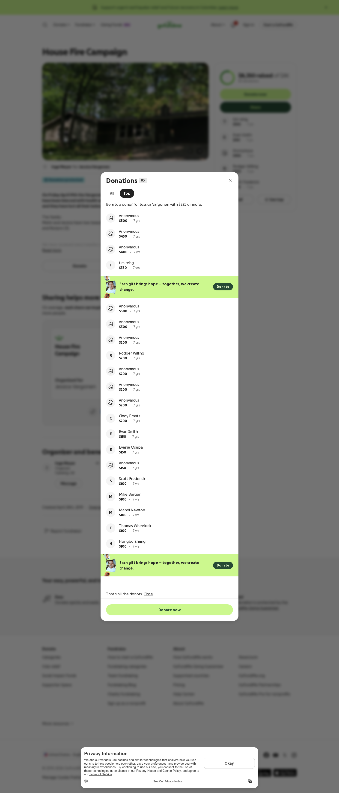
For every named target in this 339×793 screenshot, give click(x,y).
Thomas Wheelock (135, 526)
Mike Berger (129, 494)
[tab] (112, 193)
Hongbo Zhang (132, 541)
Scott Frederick (132, 479)
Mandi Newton (132, 510)
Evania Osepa (131, 447)
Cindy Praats (129, 416)
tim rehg (126, 263)
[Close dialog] (230, 180)
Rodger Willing (131, 353)
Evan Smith (128, 431)
